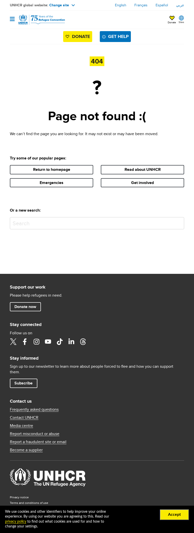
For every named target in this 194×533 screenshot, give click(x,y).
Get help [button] (118, 36)
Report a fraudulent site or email (38, 442)
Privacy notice (19, 497)
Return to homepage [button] (51, 169)
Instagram (36, 341)
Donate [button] (172, 22)
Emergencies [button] (51, 183)
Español (162, 5)
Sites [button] (181, 22)
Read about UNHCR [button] (143, 169)
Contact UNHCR (24, 417)
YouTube (48, 341)
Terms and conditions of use (29, 503)
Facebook (24, 341)
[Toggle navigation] (12, 19)
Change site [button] (59, 5)
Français (141, 5)
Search (179, 222)
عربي (180, 5)
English (120, 5)
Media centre (21, 425)
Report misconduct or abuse (34, 434)
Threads (83, 341)
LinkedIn (71, 341)
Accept (174, 514)
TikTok (59, 341)
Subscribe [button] (23, 383)
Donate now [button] (25, 307)
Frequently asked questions (34, 409)
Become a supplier (26, 450)
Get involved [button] (142, 183)
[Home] (35, 20)
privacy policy (15, 521)
